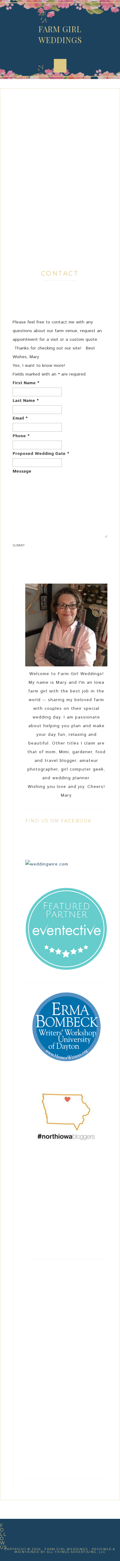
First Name (26, 383)
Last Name (26, 401)
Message (22, 471)
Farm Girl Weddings (60, 34)
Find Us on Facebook (58, 821)
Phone (21, 436)
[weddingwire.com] (46, 864)
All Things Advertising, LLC (76, 1552)
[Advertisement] (60, 178)
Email (20, 418)
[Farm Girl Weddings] (66, 969)
